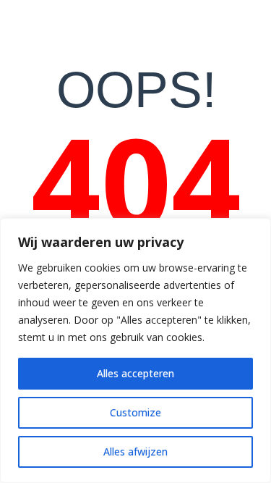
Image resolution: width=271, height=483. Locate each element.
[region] (135, 350)
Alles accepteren (135, 373)
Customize (135, 412)
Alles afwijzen (135, 451)
